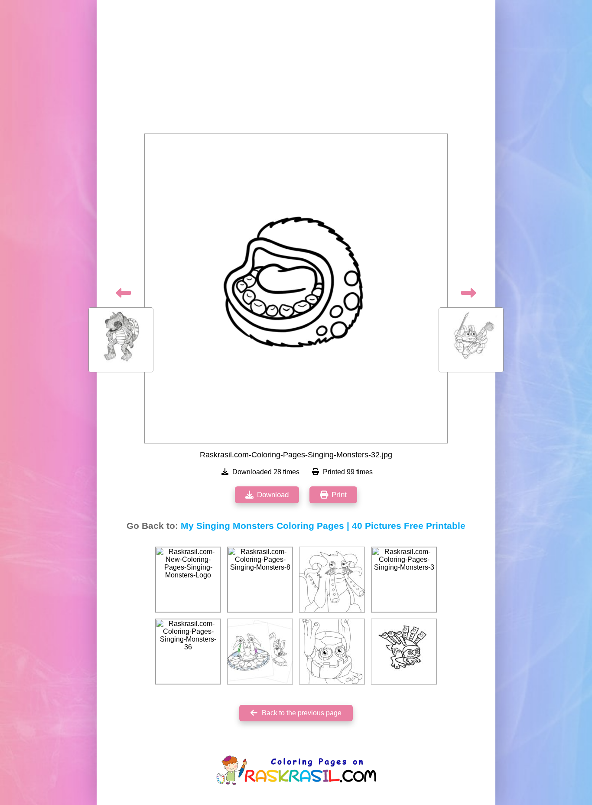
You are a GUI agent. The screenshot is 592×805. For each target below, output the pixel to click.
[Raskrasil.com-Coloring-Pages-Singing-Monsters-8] (260, 580)
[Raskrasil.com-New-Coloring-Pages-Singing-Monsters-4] (332, 580)
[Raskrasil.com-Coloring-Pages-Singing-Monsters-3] (404, 580)
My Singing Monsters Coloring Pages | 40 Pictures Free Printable (323, 526)
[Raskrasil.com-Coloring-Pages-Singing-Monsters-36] (188, 651)
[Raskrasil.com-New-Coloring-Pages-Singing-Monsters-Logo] (188, 580)
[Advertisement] (296, 69)
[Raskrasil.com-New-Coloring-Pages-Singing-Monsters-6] (332, 651)
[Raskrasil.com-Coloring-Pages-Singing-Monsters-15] (260, 651)
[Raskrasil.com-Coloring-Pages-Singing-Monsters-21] (404, 651)
